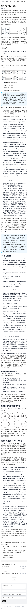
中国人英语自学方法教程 (13, 408)
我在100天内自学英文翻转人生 (15, 374)
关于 (25, 1)
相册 (22, 1)
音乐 (18, 1)
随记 (11, 1)
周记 (15, 1)
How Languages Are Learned (12, 353)
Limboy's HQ (4, 1)
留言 (4, 601)
